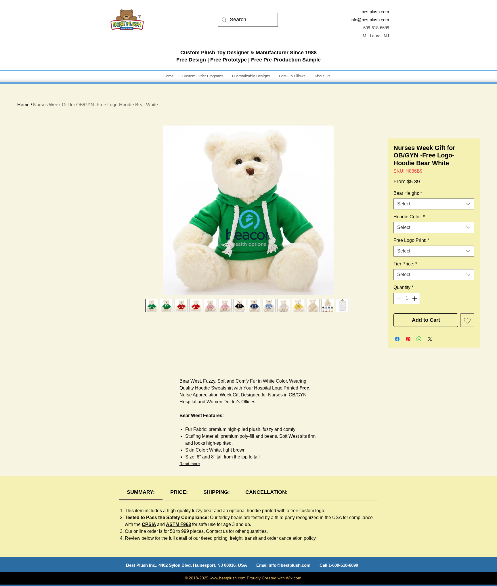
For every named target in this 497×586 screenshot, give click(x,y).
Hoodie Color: (409, 216)
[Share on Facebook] (397, 339)
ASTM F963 (178, 524)
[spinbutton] (406, 298)
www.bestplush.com (228, 578)
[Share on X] (430, 339)
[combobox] (433, 203)
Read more (189, 463)
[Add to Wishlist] (467, 320)
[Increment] (415, 298)
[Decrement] (398, 298)
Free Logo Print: (411, 240)
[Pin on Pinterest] (408, 339)
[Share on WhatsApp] (419, 339)
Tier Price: (405, 263)
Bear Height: (407, 193)
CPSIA (149, 524)
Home (23, 104)
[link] (141, 492)
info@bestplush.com (370, 19)
